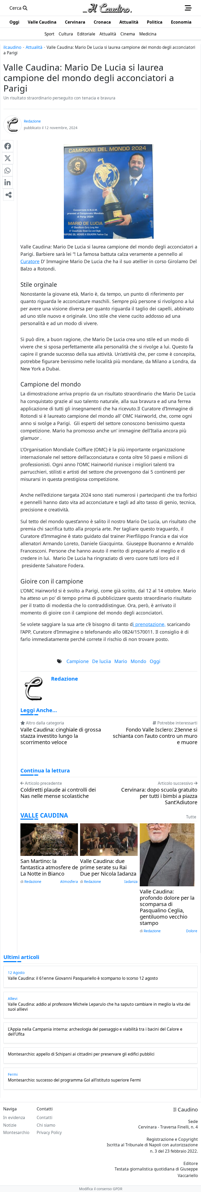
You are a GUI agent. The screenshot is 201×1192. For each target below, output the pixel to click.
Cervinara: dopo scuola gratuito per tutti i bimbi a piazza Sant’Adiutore (159, 796)
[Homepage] (107, 8)
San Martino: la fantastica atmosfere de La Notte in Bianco (49, 867)
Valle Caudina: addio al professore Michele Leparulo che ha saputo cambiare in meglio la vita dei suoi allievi (99, 1007)
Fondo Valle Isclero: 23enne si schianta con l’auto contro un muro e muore (155, 736)
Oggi (155, 661)
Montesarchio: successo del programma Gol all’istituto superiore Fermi (74, 1080)
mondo (138, 661)
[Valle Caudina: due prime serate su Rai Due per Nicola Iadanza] (109, 839)
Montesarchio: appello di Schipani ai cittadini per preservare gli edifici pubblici (81, 1054)
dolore (191, 931)
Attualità (34, 47)
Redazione (32, 881)
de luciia (101, 661)
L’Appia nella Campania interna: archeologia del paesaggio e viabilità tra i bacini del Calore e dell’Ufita (95, 1032)
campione (77, 661)
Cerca (16, 8)
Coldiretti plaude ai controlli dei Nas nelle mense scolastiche (58, 793)
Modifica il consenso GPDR (100, 1188)
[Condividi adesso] (8, 195)
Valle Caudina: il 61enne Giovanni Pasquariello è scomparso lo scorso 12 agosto (83, 978)
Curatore (30, 261)
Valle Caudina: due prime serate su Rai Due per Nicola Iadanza (108, 867)
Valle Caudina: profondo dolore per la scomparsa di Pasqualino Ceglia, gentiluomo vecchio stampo (167, 907)
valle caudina (44, 815)
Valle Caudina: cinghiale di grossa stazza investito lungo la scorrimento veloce (60, 736)
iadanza (131, 881)
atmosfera (69, 881)
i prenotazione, (149, 624)
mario (120, 661)
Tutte (191, 817)
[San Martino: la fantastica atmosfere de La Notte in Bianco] (49, 839)
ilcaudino (12, 47)
